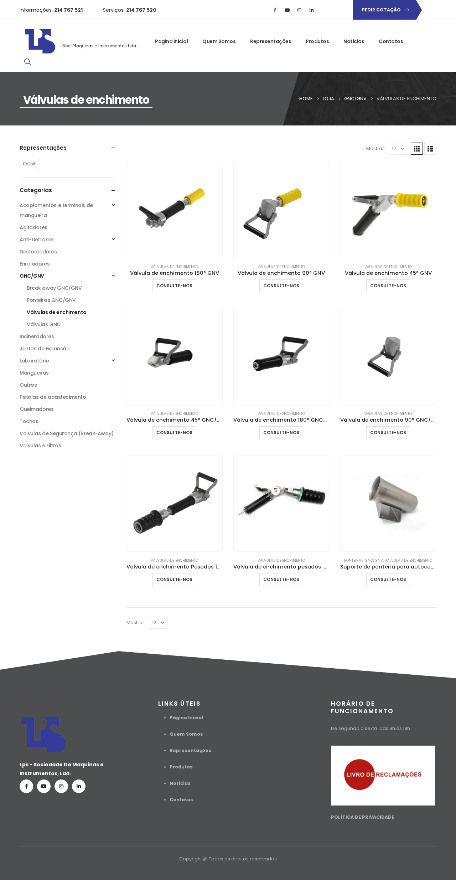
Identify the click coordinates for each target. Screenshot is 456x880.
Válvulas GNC (44, 324)
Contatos (391, 41)
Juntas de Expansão (44, 348)
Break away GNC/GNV (54, 288)
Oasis (30, 163)
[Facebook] (275, 10)
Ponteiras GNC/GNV (363, 560)
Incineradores (37, 336)
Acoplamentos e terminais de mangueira (56, 210)
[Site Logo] (82, 41)
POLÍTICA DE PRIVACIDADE (362, 817)
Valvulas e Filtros (40, 445)
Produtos (317, 41)
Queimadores (36, 409)
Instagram (61, 786)
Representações (270, 41)
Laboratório (34, 360)
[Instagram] (299, 10)
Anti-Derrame (36, 239)
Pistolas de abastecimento (53, 397)
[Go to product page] (174, 210)
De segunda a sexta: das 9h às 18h (370, 728)
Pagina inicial (171, 41)
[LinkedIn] (311, 10)
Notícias (353, 41)
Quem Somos (218, 41)
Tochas (29, 421)
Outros (28, 384)
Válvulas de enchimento (174, 266)
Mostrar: (375, 148)
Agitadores (33, 227)
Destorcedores (38, 251)
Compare (210, 174)
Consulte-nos (174, 286)
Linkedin (79, 786)
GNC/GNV (32, 275)
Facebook (26, 786)
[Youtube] (287, 10)
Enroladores (35, 263)
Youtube (44, 786)
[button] (28, 62)
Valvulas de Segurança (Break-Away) (67, 433)
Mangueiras (34, 372)
